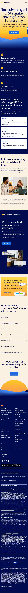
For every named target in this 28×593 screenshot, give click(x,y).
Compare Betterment (20, 433)
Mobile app (17, 416)
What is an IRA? (5, 317)
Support (17, 435)
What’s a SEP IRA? (6, 340)
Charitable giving (19, 421)
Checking (3, 419)
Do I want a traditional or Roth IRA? (10, 323)
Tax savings (17, 414)
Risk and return (18, 439)
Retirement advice (5, 437)
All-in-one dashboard (20, 419)
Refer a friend (18, 447)
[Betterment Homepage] (5, 2)
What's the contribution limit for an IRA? (11, 352)
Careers (3, 451)
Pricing (16, 441)
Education (17, 431)
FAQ (16, 437)
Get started (14, 374)
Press (2, 449)
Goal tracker (18, 418)
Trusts (2, 421)
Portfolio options (19, 410)
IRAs (2, 416)
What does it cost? (6, 335)
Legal (2, 456)
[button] (26, 2)
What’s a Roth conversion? (8, 329)
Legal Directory (3, 562)
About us (3, 446)
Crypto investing (5, 418)
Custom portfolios (19, 427)
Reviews (3, 447)
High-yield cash (4, 414)
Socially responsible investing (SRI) (19, 424)
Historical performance (20, 412)
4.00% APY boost (19, 446)
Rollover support (5, 435)
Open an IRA (14, 32)
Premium (3, 433)
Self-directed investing (6, 412)
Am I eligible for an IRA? (7, 346)
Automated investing (6, 410)
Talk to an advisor (5, 431)
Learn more (4, 174)
